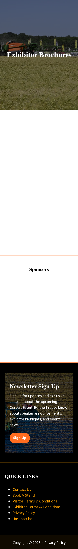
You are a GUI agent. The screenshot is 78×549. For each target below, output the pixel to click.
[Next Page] (44, 242)
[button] (39, 228)
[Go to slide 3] (39, 352)
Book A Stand (24, 495)
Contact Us (22, 489)
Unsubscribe (22, 519)
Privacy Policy (24, 513)
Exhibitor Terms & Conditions (37, 507)
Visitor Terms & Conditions (35, 501)
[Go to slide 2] (33, 352)
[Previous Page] (34, 242)
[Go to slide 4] (45, 352)
